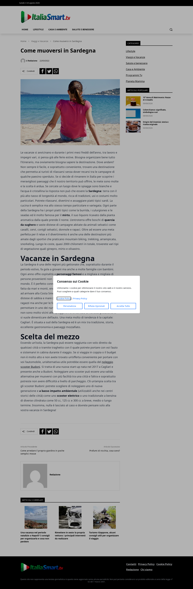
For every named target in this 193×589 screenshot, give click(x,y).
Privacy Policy (80, 298)
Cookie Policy (64, 298)
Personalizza (69, 306)
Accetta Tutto (123, 306)
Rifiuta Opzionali (96, 306)
